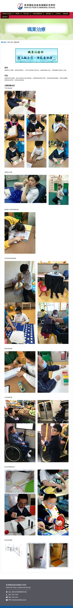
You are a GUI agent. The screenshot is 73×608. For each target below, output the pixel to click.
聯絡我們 (4, 17)
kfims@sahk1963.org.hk (19, 600)
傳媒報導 (65, 13)
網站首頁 (3, 42)
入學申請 (57, 13)
